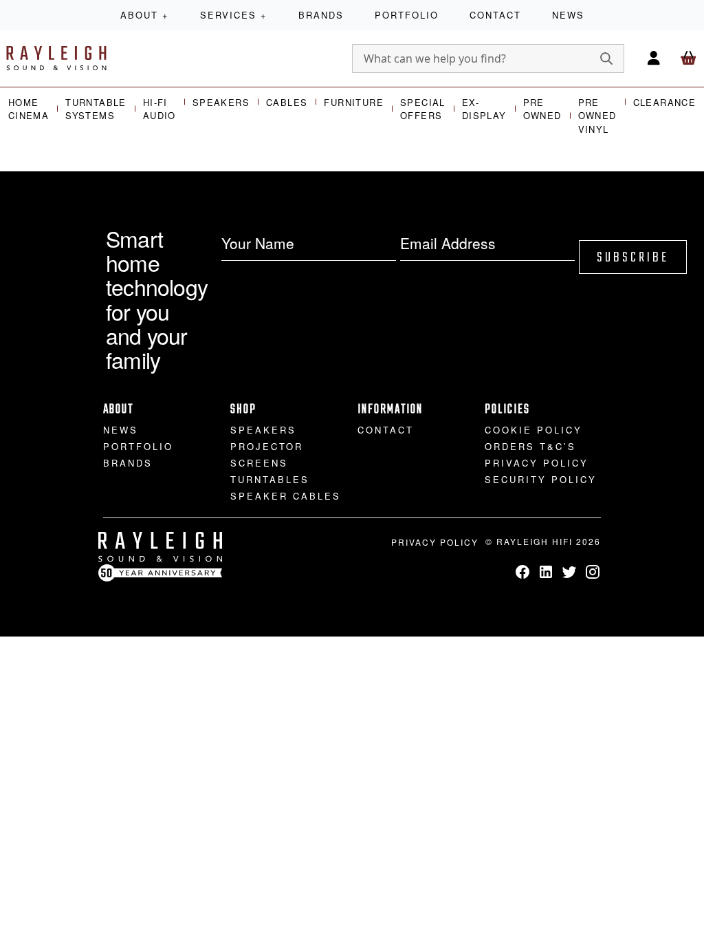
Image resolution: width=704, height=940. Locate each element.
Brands (321, 14)
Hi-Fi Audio (159, 109)
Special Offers (423, 109)
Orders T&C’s (530, 446)
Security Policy (541, 479)
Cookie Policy (533, 429)
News (568, 14)
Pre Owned (542, 109)
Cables (286, 102)
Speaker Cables (285, 495)
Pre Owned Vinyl (597, 116)
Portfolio (407, 14)
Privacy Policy (536, 462)
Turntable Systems (95, 109)
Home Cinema (28, 109)
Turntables (269, 479)
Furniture (354, 102)
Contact (495, 14)
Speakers (221, 102)
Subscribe (633, 257)
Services (233, 14)
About (144, 14)
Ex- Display (484, 109)
